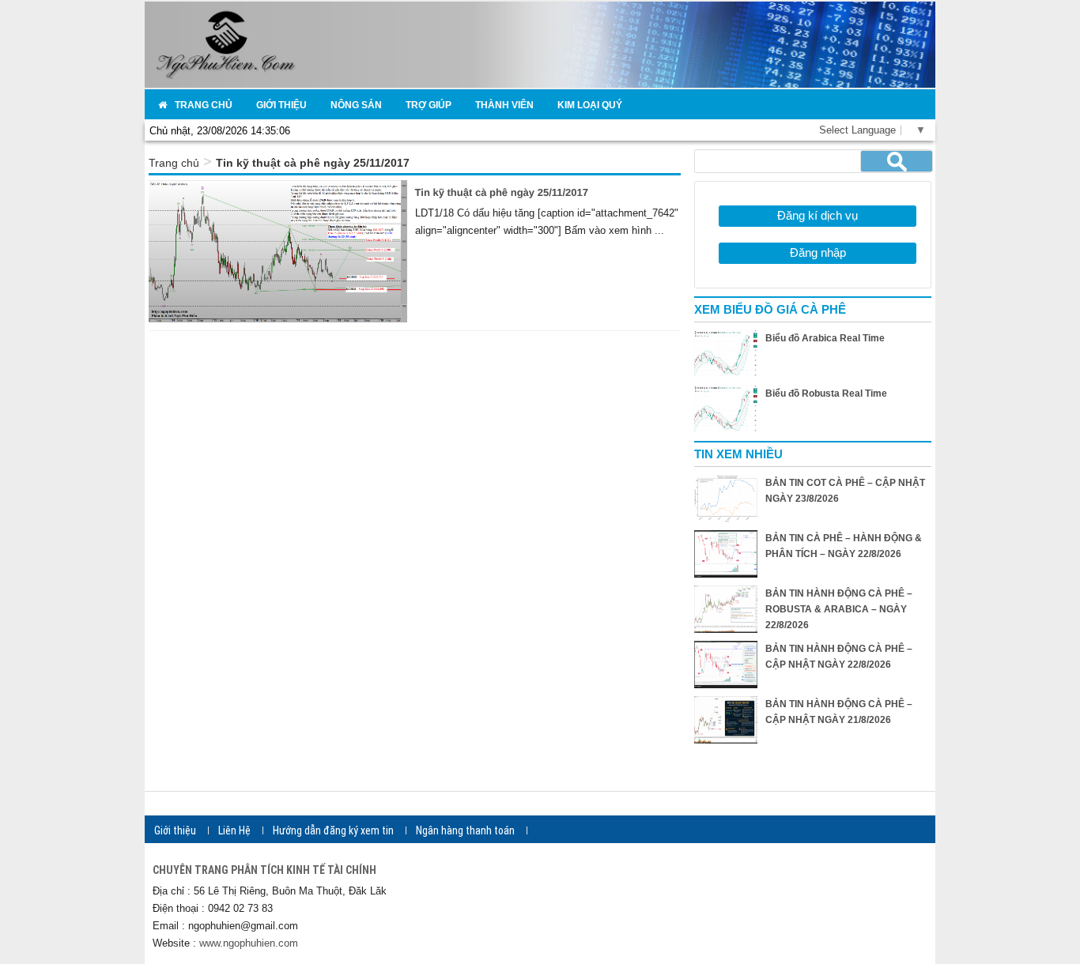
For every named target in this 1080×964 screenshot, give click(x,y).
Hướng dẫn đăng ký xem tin (333, 830)
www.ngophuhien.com (248, 943)
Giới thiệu (175, 830)
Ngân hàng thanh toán (465, 830)
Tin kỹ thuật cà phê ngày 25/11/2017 (501, 192)
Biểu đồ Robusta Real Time (826, 393)
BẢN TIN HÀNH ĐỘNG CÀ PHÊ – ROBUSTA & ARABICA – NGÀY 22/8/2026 (838, 609)
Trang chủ (174, 162)
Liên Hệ (234, 830)
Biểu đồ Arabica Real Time (825, 338)
